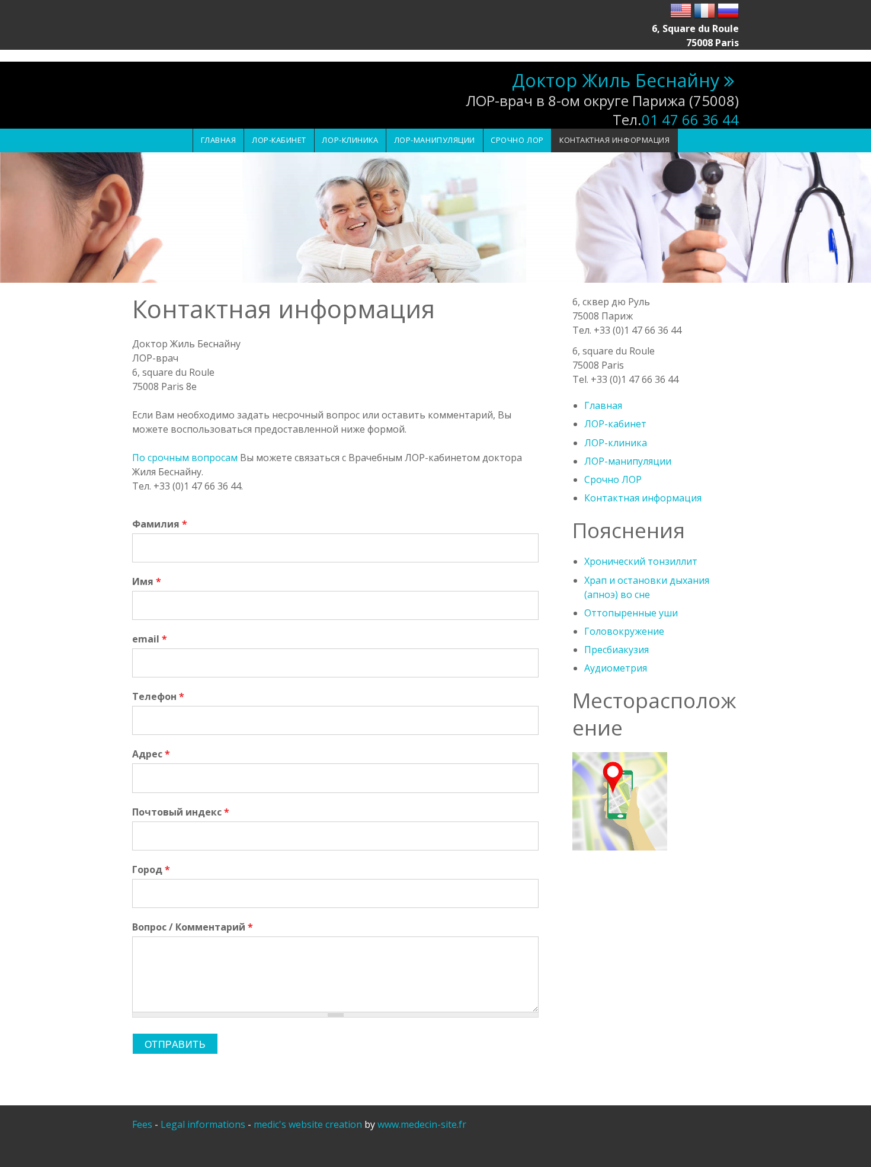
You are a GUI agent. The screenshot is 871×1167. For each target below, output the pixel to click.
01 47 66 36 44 (690, 119)
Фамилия (159, 523)
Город (151, 869)
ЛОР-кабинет (279, 140)
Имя (146, 581)
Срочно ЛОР (517, 140)
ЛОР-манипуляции (434, 140)
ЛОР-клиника (350, 140)
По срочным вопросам (185, 457)
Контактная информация (614, 140)
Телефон (158, 696)
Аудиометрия (615, 667)
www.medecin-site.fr (421, 1124)
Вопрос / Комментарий (192, 926)
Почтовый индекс (180, 812)
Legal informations (203, 1124)
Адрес (151, 753)
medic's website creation (309, 1124)
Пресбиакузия (616, 649)
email (149, 638)
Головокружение (624, 631)
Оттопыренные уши (631, 612)
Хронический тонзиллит (640, 561)
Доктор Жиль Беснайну (615, 80)
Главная (218, 140)
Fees (142, 1124)
